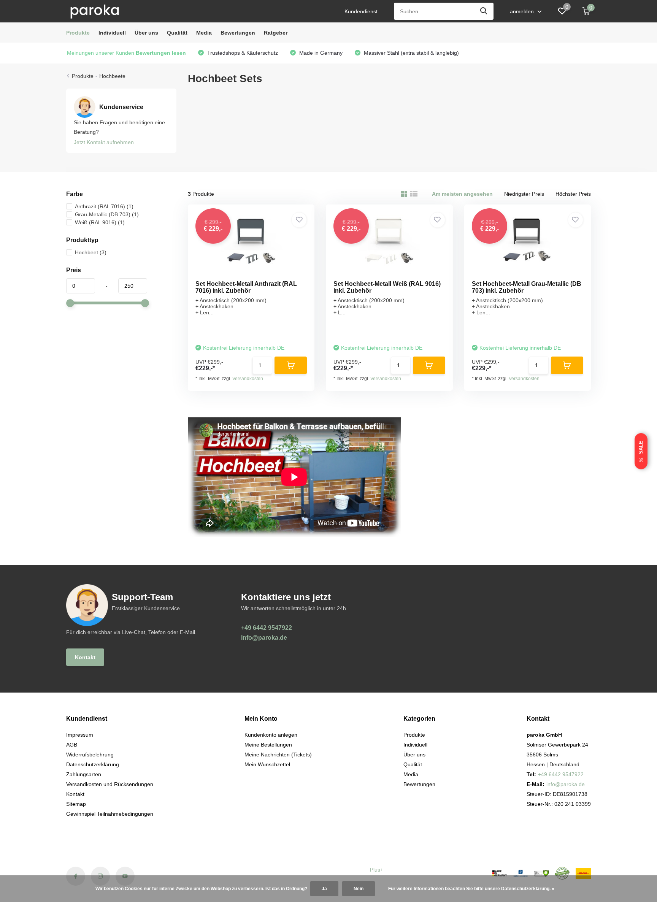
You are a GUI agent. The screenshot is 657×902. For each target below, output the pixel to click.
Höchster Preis (573, 194)
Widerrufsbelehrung (90, 754)
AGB (71, 745)
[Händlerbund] (520, 873)
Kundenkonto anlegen (270, 735)
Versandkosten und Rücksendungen (109, 784)
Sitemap (76, 804)
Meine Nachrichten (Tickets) (278, 754)
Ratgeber (275, 33)
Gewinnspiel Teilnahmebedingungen (109, 814)
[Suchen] (484, 11)
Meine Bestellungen (268, 745)
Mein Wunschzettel (267, 764)
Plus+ (376, 870)
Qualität (177, 33)
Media (204, 33)
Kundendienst (361, 11)
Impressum (79, 735)
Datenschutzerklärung (92, 764)
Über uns (146, 33)
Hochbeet (90, 252)
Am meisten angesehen (462, 194)
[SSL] (541, 873)
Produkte (78, 33)
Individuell (112, 33)
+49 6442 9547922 (266, 628)
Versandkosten (247, 378)
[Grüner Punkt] (562, 873)
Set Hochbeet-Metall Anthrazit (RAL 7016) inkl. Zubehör (246, 287)
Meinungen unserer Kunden (126, 53)
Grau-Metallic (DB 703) (107, 214)
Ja (324, 888)
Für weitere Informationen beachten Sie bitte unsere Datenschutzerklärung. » (471, 888)
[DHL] (583, 873)
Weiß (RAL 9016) (100, 222)
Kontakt (85, 657)
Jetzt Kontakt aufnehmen (104, 142)
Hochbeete (112, 76)
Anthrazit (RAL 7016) (104, 206)
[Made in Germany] (499, 873)
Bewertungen (238, 33)
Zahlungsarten (83, 774)
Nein (358, 888)
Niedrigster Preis (524, 194)
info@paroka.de (264, 637)
